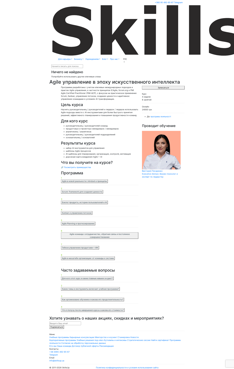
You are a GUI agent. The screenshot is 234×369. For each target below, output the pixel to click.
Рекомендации (106, 346)
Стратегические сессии (138, 340)
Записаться (163, 87)
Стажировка (123, 337)
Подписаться (56, 327)
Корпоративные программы (62, 340)
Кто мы (52, 346)
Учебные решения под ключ (90, 340)
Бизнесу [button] (78, 59)
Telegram (178, 2)
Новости (134, 337)
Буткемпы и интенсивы (115, 340)
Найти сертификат (160, 340)
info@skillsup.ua (56, 360)
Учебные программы (59, 337)
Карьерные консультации (82, 337)
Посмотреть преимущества (77, 167)
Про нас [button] (114, 59)
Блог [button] (104, 59)
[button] (125, 60)
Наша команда (64, 346)
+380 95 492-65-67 (164, 2)
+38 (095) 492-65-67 (59, 352)
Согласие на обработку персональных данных (83, 343)
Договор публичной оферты (85, 346)
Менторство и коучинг (106, 337)
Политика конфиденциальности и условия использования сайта (127, 367)
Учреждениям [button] (92, 59)
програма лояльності (161, 116)
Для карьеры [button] (64, 59)
